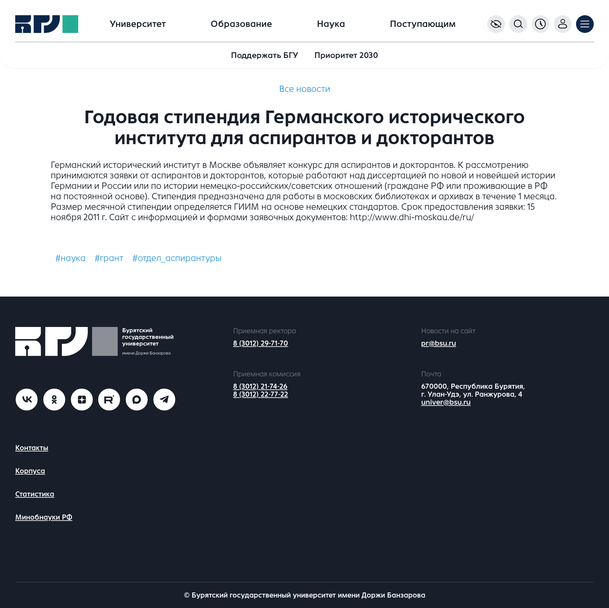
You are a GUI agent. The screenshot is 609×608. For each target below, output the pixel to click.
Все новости (304, 89)
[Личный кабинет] (563, 24)
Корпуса (30, 471)
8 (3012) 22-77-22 (260, 394)
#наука (70, 258)
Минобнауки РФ (43, 517)
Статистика (34, 494)
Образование (241, 24)
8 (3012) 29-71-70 (260, 343)
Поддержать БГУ (264, 55)
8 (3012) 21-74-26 (260, 386)
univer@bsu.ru (446, 402)
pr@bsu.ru (438, 343)
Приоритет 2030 (346, 55)
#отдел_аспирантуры (176, 258)
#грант (109, 258)
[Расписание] (540, 24)
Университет (138, 24)
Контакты (31, 447)
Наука (331, 24)
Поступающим (423, 24)
